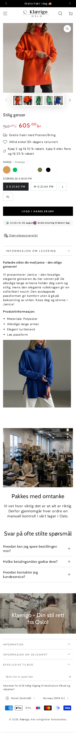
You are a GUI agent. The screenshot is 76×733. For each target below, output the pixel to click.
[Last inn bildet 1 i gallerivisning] (17, 100)
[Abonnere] (70, 676)
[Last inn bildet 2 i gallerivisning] (28, 100)
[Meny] (5, 13)
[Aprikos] (56, 169)
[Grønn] (15, 169)
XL (8, 196)
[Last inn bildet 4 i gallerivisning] (48, 100)
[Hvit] (31, 169)
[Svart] (48, 169)
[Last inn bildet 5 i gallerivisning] (58, 100)
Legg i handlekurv (38, 211)
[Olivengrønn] (40, 169)
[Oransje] (6, 169)
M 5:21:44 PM (44, 186)
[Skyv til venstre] (6, 3)
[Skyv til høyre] (69, 3)
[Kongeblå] (23, 169)
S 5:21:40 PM (15, 186)
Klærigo (24, 719)
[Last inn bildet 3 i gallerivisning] (38, 100)
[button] (60, 13)
